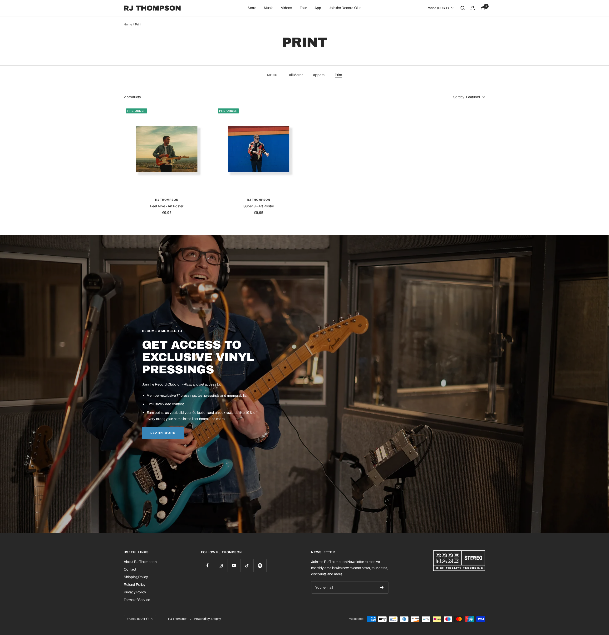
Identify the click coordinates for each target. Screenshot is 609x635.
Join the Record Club (345, 8)
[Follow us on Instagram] (220, 565)
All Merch (296, 75)
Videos (286, 8)
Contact (130, 569)
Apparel (319, 75)
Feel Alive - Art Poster (166, 206)
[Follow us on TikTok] (246, 565)
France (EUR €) (437, 8)
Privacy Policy (135, 592)
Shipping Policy (136, 577)
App (317, 8)
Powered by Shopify (207, 618)
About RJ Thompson (140, 562)
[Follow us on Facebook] (207, 565)
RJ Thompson (166, 199)
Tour (303, 8)
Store (252, 8)
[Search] (463, 8)
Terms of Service (137, 600)
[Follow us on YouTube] (233, 565)
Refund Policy (135, 584)
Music (268, 8)
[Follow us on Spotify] (259, 565)
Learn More (163, 433)
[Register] (382, 587)
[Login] (473, 8)
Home (128, 24)
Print (338, 75)
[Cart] (483, 8)
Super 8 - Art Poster (258, 206)
